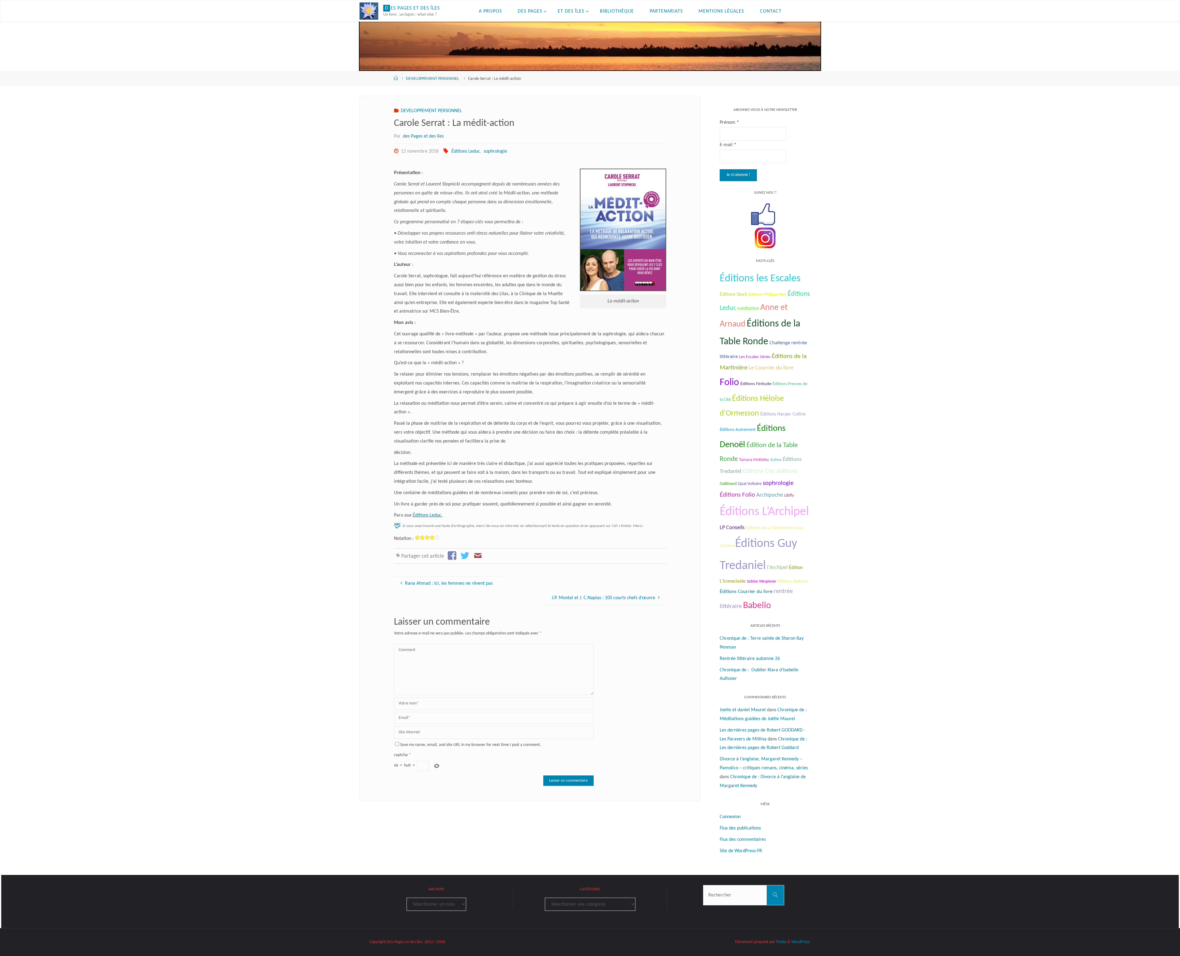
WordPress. (801, 942)
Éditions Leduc (465, 151)
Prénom (729, 122)
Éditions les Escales (760, 278)
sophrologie (495, 151)
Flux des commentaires (743, 839)
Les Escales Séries (754, 356)
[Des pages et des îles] (369, 11)
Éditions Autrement (738, 429)
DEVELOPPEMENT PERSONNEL (432, 78)
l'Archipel (777, 567)
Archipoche (769, 495)
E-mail (728, 144)
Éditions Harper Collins (783, 414)
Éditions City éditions (769, 471)
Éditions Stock (733, 294)
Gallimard (728, 484)
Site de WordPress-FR (741, 851)
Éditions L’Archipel (764, 512)
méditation (748, 308)
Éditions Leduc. (427, 515)
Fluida (780, 942)
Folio (729, 383)
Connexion (730, 816)
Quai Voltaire (749, 484)
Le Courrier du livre (771, 368)
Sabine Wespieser (762, 581)
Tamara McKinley (754, 460)
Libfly (789, 495)
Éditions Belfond (793, 581)
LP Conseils (732, 527)
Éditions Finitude (755, 384)
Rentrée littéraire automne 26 (750, 658)
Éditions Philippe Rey (767, 294)
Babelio (757, 606)
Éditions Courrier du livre (746, 591)
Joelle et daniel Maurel (743, 710)
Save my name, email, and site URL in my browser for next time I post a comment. (470, 745)
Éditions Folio (737, 495)
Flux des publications (740, 828)
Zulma (775, 460)
